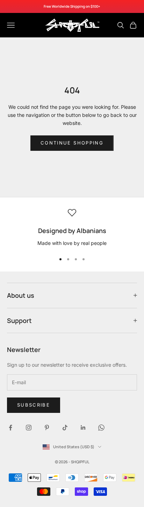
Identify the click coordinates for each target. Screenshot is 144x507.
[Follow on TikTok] (65, 427)
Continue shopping (72, 143)
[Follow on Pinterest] (46, 427)
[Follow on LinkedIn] (83, 427)
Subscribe (33, 405)
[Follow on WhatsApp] (101, 427)
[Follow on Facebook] (10, 427)
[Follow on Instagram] (28, 427)
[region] (72, 228)
